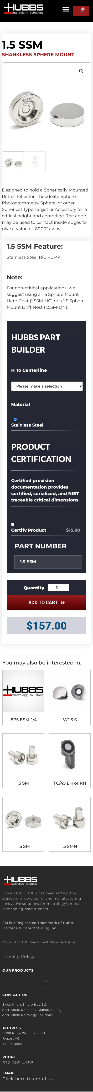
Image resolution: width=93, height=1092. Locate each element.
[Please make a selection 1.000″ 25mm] (45, 386)
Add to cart (43, 602)
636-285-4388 (17, 1062)
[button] (66, 9)
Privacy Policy (18, 956)
